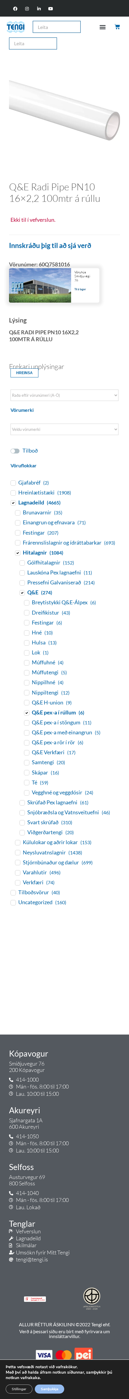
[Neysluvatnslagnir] (17, 852)
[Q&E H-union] (26, 702)
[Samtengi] (26, 762)
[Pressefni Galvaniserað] (22, 582)
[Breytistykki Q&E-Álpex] (26, 602)
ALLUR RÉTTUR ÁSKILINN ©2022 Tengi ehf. (64, 1324)
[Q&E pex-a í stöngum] (26, 722)
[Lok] (26, 652)
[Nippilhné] (26, 682)
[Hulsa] (26, 642)
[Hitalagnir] (17, 552)
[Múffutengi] (26, 672)
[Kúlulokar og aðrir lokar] (17, 842)
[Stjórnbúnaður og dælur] (17, 862)
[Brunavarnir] (17, 512)
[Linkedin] (39, 9)
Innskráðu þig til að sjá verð (50, 245)
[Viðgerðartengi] (22, 832)
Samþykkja (49, 1389)
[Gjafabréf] (12, 482)
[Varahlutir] (17, 872)
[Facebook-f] (15, 9)
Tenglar (22, 1224)
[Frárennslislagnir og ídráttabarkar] (17, 542)
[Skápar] (26, 772)
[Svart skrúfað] (22, 822)
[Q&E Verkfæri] (26, 752)
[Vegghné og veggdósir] (26, 792)
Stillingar (19, 1389)
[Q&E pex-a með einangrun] (26, 732)
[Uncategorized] (12, 902)
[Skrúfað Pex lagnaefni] (22, 802)
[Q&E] (22, 592)
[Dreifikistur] (26, 612)
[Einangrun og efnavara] (17, 522)
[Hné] (26, 632)
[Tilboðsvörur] (12, 892)
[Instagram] (27, 9)
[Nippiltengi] (26, 692)
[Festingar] (17, 532)
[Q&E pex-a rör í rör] (26, 742)
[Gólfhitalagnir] (22, 562)
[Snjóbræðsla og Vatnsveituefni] (22, 812)
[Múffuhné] (26, 662)
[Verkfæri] (17, 882)
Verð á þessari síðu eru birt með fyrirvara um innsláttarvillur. (64, 1333)
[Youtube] (50, 9)
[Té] (26, 782)
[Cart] (117, 27)
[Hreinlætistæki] (12, 492)
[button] (102, 27)
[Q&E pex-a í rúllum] (26, 712)
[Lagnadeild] (12, 502)
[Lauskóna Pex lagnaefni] (22, 572)
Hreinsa (24, 373)
